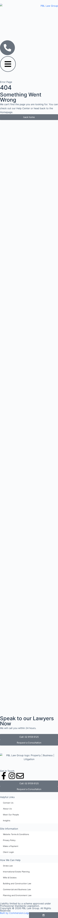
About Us (7, 808)
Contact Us (8, 803)
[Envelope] (20, 775)
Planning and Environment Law (17, 895)
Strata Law (8, 866)
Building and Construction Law (17, 883)
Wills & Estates (10, 877)
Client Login (8, 852)
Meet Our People (11, 814)
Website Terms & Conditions (16, 834)
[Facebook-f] (3, 775)
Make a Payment (10, 846)
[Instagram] (12, 775)
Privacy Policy (9, 840)
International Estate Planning (16, 871)
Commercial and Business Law (17, 889)
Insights (6, 820)
